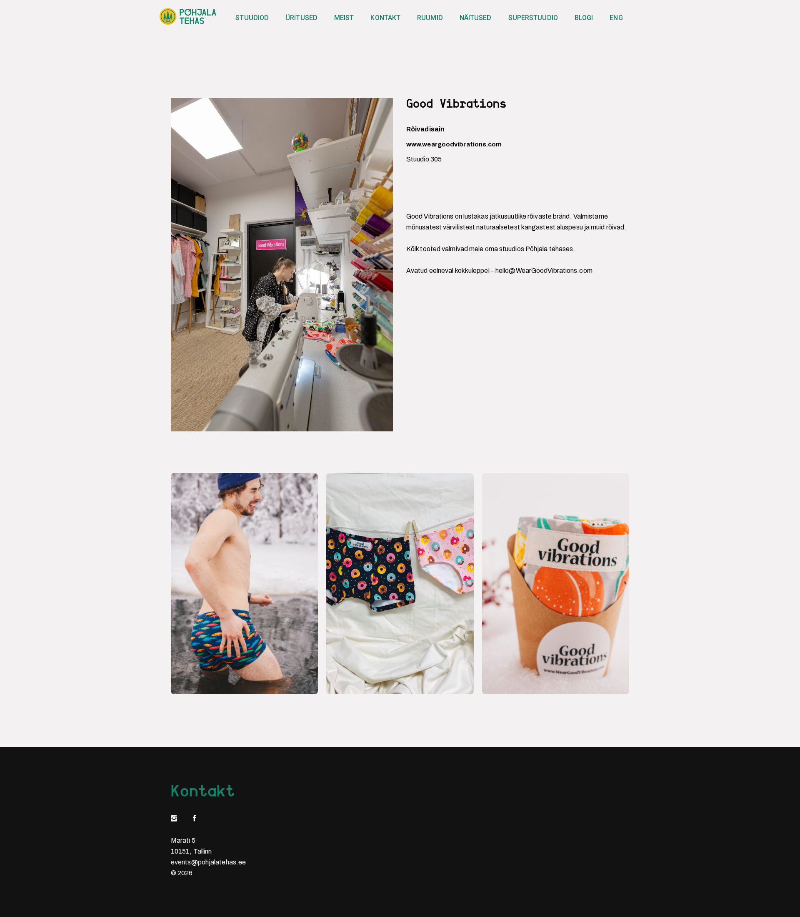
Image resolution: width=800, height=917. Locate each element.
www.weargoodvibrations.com (454, 144)
